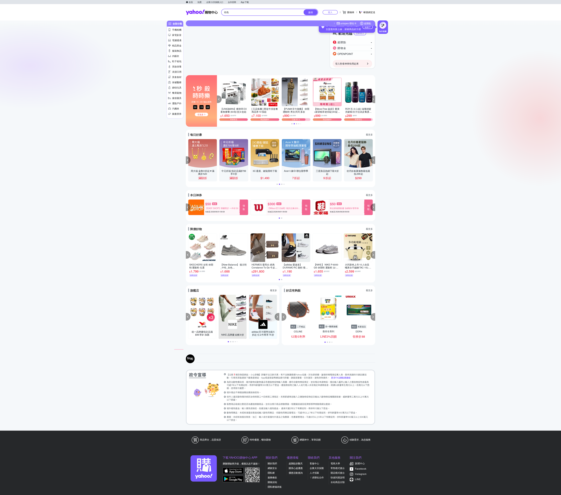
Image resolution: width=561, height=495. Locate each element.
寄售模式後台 (338, 468)
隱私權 (271, 472)
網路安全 (272, 468)
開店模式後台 (338, 472)
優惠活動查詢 (296, 472)
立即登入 (360, 33)
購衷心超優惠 (296, 468)
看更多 (369, 134)
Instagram (361, 474)
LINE (358, 479)
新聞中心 (360, 463)
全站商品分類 (338, 482)
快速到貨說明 (338, 477)
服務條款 (272, 477)
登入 (330, 12)
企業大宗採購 (317, 468)
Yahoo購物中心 (202, 12)
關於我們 (272, 463)
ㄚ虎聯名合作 (317, 477)
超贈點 (367, 23)
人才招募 (314, 472)
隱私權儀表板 (275, 486)
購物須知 (272, 482)
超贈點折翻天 (296, 463)
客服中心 (314, 463)
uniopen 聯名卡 (348, 23)
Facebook (360, 468)
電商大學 (335, 463)
